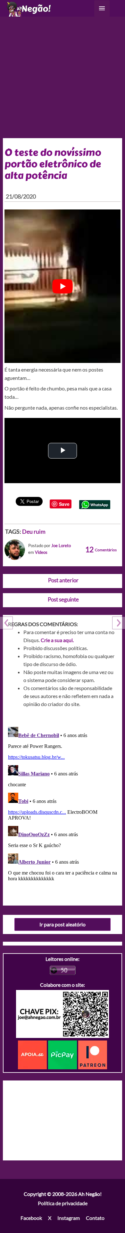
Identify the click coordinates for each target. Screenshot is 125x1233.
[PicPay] (63, 1054)
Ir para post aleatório (62, 924)
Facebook (31, 1218)
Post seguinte (63, 599)
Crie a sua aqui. (57, 640)
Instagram (68, 1218)
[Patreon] (92, 1054)
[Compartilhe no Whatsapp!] (94, 504)
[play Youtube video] (62, 286)
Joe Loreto (61, 545)
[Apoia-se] (33, 1054)
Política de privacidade (63, 1203)
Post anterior (63, 580)
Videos (41, 552)
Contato (95, 1218)
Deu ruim (34, 531)
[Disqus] (62, 804)
